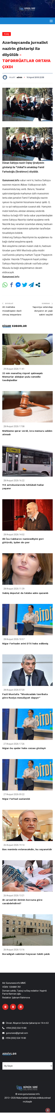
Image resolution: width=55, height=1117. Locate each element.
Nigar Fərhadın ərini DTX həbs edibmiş (25, 643)
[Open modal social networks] (37, 285)
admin (19, 77)
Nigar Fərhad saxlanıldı (16, 798)
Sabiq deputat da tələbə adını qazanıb (25, 593)
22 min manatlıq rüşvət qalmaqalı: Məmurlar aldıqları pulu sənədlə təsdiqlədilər (22, 377)
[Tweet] (24, 285)
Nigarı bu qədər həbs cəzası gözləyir (24, 748)
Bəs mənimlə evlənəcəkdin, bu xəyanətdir (27, 849)
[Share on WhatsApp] (5, 285)
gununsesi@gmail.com (17, 1033)
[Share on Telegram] (31, 285)
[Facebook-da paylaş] (11, 285)
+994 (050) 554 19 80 (16, 1028)
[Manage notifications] (47, 1110)
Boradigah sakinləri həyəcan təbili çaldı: (26, 954)
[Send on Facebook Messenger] (18, 285)
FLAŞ (6, 34)
